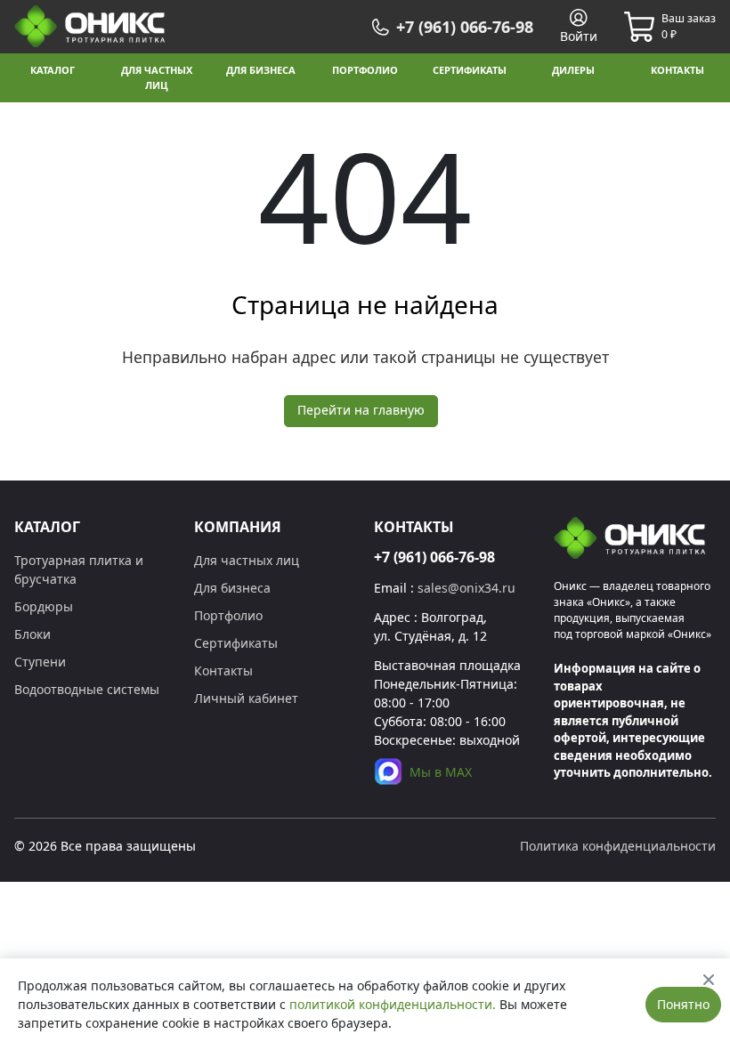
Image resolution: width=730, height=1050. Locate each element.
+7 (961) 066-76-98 (434, 557)
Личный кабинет (246, 698)
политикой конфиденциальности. (392, 1004)
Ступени (40, 661)
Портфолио (228, 615)
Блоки (32, 634)
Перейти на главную (361, 409)
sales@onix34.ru (466, 587)
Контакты (223, 670)
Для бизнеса (232, 587)
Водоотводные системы (86, 689)
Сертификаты (236, 642)
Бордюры (43, 606)
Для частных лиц (246, 560)
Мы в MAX (441, 771)
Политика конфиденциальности (618, 845)
